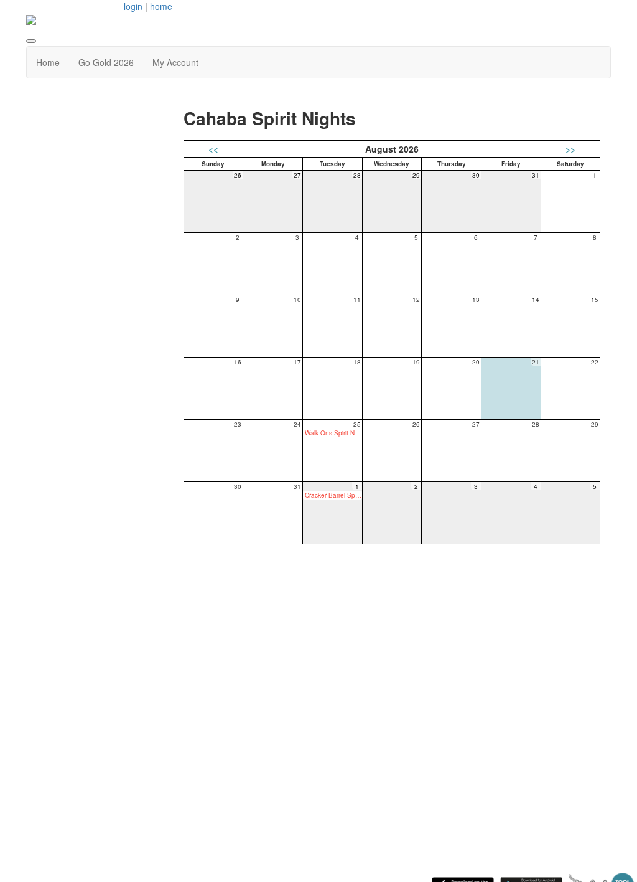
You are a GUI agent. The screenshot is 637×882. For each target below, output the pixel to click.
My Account (175, 62)
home (161, 6)
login (133, 6)
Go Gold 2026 (106, 62)
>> (570, 149)
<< (213, 149)
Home (48, 62)
